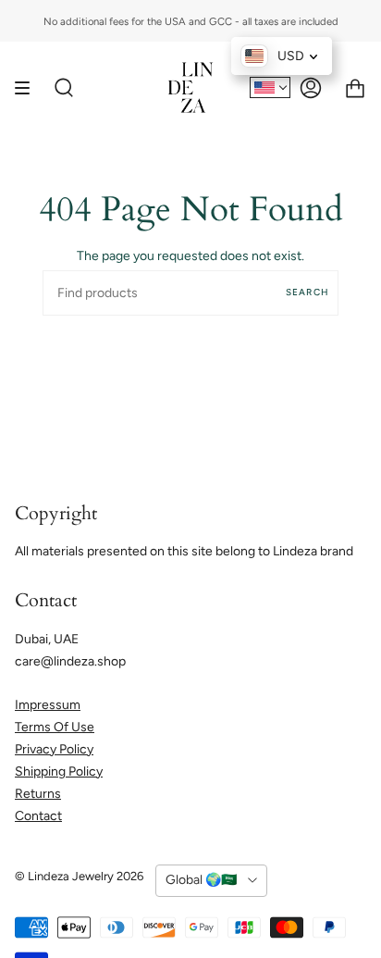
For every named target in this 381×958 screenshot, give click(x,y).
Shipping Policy (59, 771)
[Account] (311, 87)
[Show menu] (29, 87)
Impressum (47, 705)
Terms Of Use (54, 727)
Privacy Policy (54, 749)
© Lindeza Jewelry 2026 (79, 876)
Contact (38, 816)
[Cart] (355, 87)
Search (307, 292)
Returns (38, 794)
